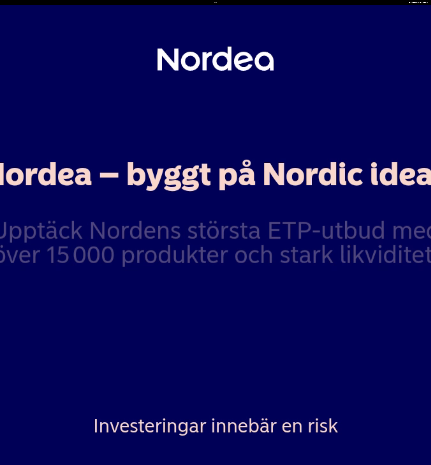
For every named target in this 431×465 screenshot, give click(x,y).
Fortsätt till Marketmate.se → (419, 2)
